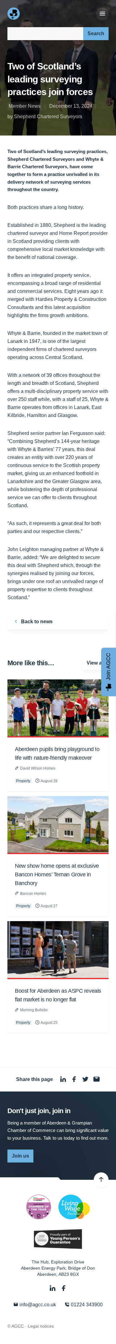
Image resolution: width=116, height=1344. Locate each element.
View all (95, 663)
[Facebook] (63, 1288)
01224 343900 (86, 1304)
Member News (25, 106)
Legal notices (41, 1326)
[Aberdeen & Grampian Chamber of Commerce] (14, 13)
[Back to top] (101, 1180)
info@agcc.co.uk (37, 1304)
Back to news (36, 621)
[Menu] (102, 13)
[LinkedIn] (53, 1288)
